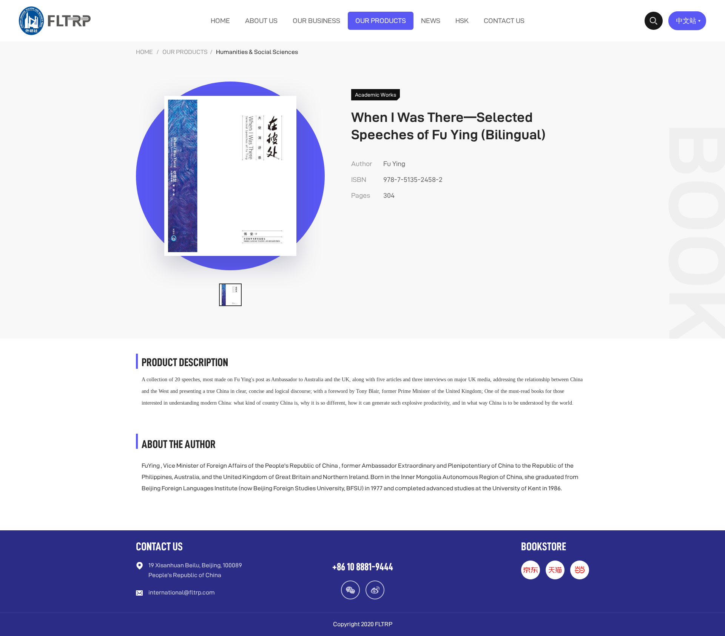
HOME (220, 20)
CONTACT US (504, 20)
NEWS (430, 20)
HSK (462, 20)
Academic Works (375, 95)
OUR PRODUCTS (380, 20)
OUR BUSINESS (316, 20)
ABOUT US (261, 20)
